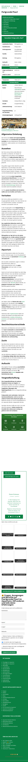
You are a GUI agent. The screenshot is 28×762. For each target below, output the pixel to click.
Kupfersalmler (6, 680)
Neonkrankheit (6, 668)
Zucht (5, 29)
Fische (14, 6)
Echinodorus (18, 317)
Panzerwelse (5, 694)
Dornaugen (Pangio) (7, 673)
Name (3, 622)
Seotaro (3, 129)
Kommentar (5, 610)
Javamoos (4, 319)
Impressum (5, 748)
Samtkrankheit (6, 672)
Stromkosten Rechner (8, 723)
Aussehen (6, 22)
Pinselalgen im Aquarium (8, 662)
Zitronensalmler (6, 677)
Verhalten (6, 24)
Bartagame (5, 704)
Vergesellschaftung (9, 33)
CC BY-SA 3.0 (15, 130)
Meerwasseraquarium (8, 710)
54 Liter (18, 74)
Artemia (13, 372)
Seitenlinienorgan (11, 185)
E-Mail (3, 627)
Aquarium (6, 26)
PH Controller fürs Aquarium (9, 707)
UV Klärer (5, 699)
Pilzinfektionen (6, 670)
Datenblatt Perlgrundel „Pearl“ (11, 19)
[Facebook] (8, 516)
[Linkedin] (17, 516)
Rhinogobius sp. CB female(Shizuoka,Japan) (8, 130)
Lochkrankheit (6, 667)
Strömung (21, 256)
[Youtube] (10, 516)
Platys (4, 696)
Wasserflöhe (18, 95)
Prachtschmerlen (7, 678)
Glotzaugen (5, 665)
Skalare (4, 692)
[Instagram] (13, 516)
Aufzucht (6, 31)
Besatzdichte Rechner (8, 721)
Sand (23, 301)
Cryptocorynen (14, 313)
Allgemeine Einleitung (9, 21)
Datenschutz (12, 748)
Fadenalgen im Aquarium (8, 664)
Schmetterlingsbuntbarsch (9, 697)
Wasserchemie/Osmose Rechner (10, 726)
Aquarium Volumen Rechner (9, 720)
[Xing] (15, 516)
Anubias (12, 317)
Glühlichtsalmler (6, 681)
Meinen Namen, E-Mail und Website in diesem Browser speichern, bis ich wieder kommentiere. (12, 637)
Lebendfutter (18, 89)
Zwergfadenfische (7, 702)
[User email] (19, 516)
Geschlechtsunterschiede (10, 28)
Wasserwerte (14, 77)
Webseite (4, 631)
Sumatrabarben (6, 675)
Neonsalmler (6, 700)
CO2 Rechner (6, 724)
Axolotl (4, 705)
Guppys (4, 691)
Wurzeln (13, 282)
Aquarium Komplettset (8, 709)
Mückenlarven (18, 93)
